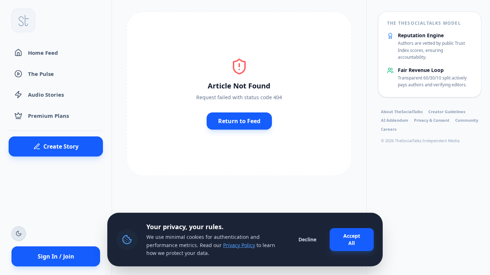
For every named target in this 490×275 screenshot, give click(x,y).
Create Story (61, 146)
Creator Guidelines (446, 111)
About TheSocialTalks (402, 111)
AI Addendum (394, 120)
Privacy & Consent (431, 120)
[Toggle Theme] (18, 233)
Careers (388, 129)
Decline (307, 239)
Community (466, 120)
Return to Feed (239, 121)
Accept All (351, 239)
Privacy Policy (239, 245)
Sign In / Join (56, 256)
